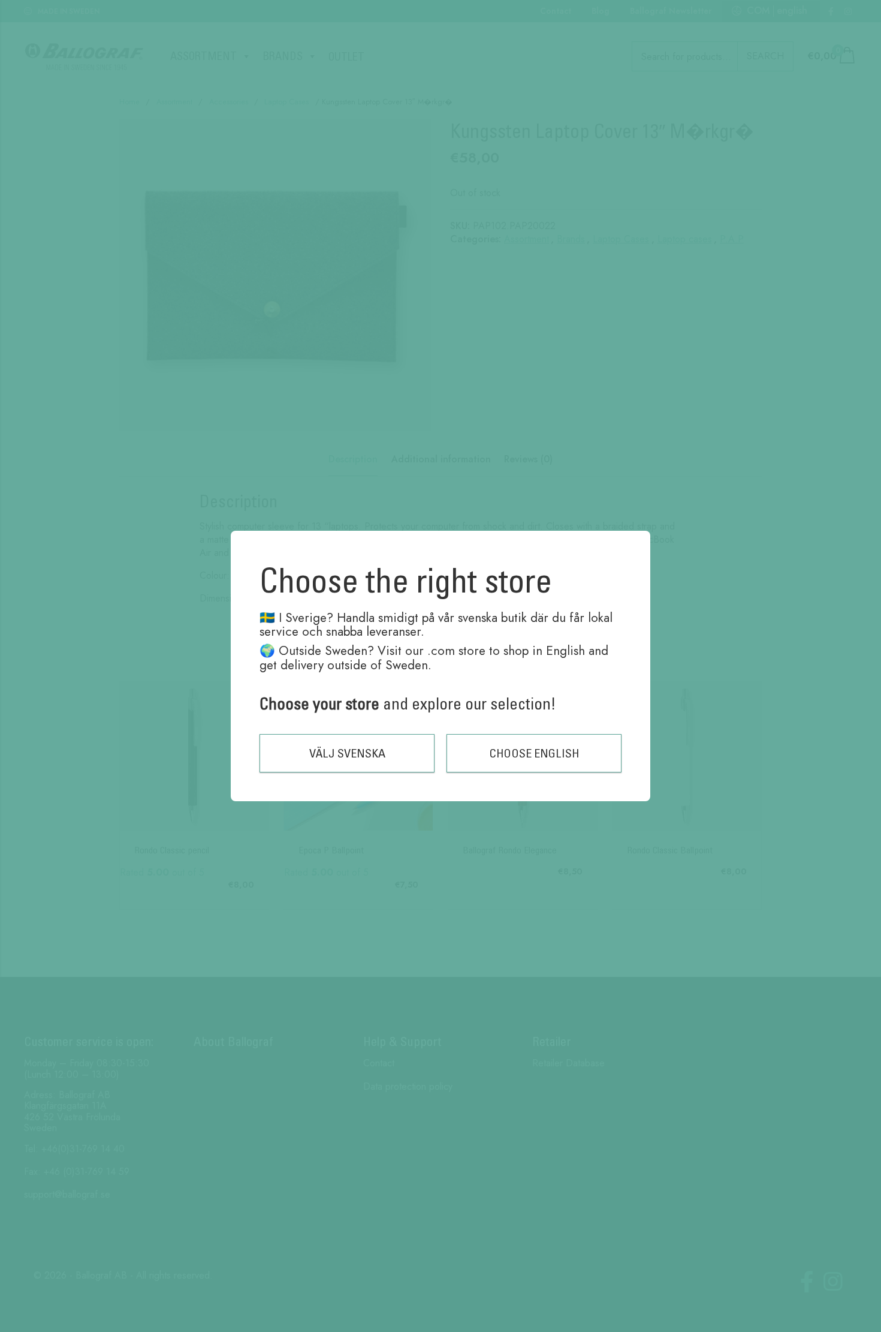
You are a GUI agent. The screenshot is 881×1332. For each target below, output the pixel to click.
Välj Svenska (347, 752)
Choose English (534, 752)
